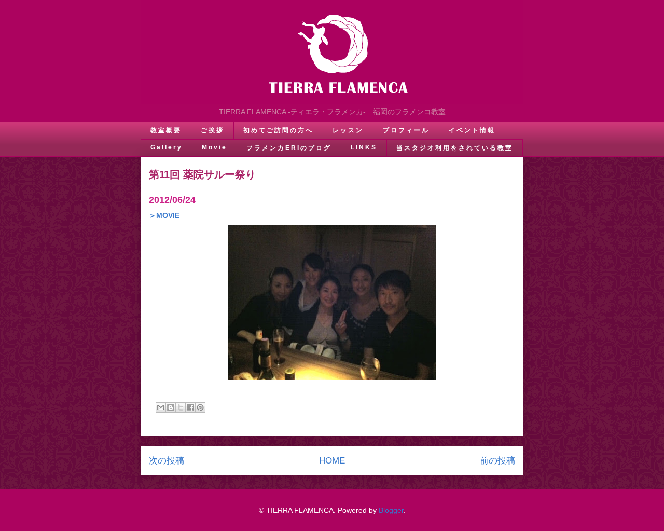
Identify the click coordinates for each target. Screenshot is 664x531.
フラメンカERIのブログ (288, 148)
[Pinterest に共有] (200, 407)
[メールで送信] (161, 407)
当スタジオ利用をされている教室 (454, 148)
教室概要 (166, 130)
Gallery (166, 147)
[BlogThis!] (170, 407)
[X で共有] (180, 407)
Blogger (391, 510)
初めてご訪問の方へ (278, 130)
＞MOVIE (164, 215)
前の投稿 (497, 461)
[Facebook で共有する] (190, 407)
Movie (214, 147)
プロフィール (406, 130)
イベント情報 (472, 130)
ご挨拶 (212, 130)
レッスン (348, 130)
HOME (332, 461)
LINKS (364, 147)
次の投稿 (166, 461)
